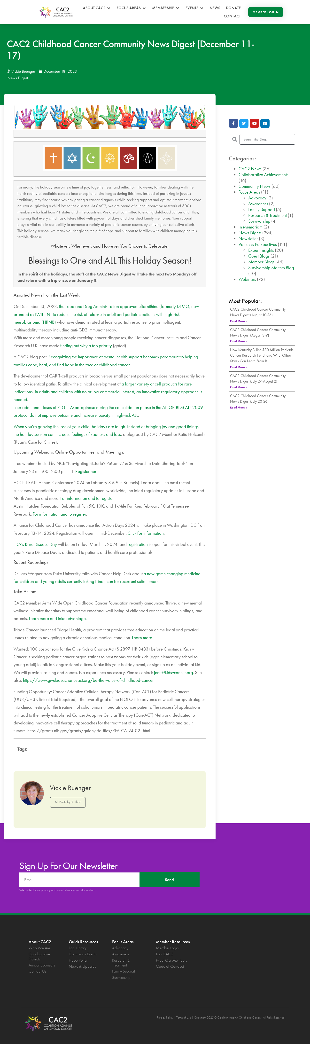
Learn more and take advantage (57, 618)
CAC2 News (250, 169)
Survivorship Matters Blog (271, 268)
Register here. (87, 471)
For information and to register (87, 498)
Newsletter (248, 238)
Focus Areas (249, 192)
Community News (255, 186)
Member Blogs (261, 262)
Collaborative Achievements (263, 175)
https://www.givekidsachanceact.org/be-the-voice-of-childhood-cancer (88, 680)
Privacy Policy (165, 1017)
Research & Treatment (267, 215)
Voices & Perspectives (258, 244)
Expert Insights (261, 250)
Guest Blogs (259, 256)
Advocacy (257, 198)
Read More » (238, 321)
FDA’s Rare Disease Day (35, 544)
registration (138, 544)
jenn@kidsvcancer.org (173, 672)
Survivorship (259, 221)
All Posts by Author (68, 802)
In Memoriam (251, 227)
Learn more (142, 638)
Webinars (247, 279)
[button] (97, 8)
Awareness (258, 204)
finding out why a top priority (86, 346)
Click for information (146, 533)
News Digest (18, 77)
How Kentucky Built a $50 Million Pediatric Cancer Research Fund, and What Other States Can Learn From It (262, 355)
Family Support (261, 209)
